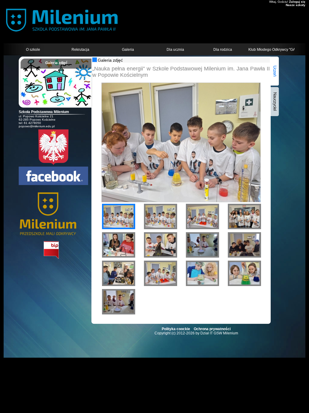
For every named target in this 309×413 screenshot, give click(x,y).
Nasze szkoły (295, 5)
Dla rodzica (222, 49)
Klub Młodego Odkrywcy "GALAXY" (271, 49)
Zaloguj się (297, 1)
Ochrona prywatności (212, 329)
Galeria (128, 49)
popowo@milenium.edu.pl (37, 126)
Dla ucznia (175, 49)
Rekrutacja (80, 49)
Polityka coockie (176, 329)
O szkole (33, 49)
